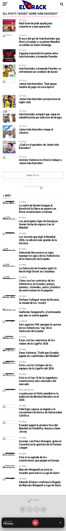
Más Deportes (26, 390)
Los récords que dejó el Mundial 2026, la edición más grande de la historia (38, 240)
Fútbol (23, 20)
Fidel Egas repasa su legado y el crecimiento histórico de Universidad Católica (40, 412)
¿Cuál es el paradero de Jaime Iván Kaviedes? (39, 146)
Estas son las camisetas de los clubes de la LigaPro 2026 (37, 342)
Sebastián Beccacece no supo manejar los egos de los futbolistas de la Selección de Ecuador (39, 256)
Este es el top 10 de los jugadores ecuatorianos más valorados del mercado (38, 381)
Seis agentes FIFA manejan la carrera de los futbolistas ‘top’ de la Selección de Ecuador (40, 328)
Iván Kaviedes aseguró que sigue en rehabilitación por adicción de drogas (40, 116)
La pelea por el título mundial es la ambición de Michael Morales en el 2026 (39, 396)
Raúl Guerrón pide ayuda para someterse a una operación (35, 25)
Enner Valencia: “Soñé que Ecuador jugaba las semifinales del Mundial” (39, 354)
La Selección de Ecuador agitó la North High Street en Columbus (37, 270)
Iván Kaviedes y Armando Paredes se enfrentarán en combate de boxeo (40, 70)
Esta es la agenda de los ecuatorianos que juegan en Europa (39, 459)
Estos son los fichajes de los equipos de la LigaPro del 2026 (36, 367)
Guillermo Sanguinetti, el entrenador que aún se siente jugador (40, 313)
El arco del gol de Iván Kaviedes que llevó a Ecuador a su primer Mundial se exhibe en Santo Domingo (39, 42)
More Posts (33, 175)
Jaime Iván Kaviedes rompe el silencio (36, 131)
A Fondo (23, 277)
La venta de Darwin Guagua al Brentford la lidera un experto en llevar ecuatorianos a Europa (37, 208)
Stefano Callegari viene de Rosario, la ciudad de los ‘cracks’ (39, 301)
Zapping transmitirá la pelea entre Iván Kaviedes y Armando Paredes (38, 55)
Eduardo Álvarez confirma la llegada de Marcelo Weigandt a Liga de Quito (40, 484)
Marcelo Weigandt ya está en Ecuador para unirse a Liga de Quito (39, 471)
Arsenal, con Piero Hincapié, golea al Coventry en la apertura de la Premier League (40, 444)
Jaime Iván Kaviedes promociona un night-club (39, 100)
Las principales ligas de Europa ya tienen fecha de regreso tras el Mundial (38, 224)
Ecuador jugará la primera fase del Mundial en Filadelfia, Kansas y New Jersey (39, 428)
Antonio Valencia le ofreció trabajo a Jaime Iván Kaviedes (40, 161)
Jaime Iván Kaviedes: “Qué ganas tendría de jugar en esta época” (38, 85)
